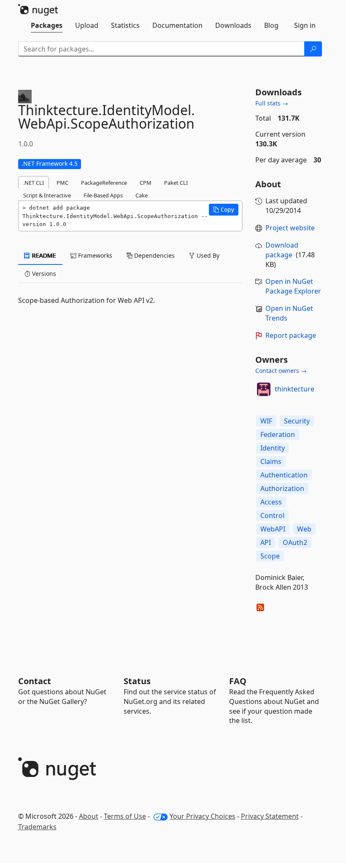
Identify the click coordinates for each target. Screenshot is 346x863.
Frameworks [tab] (94, 255)
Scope (270, 556)
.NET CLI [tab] (33, 182)
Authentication (284, 475)
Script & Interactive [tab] (47, 195)
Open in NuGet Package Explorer (293, 286)
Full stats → (271, 103)
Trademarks (37, 826)
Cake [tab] (141, 195)
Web (304, 529)
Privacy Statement (270, 816)
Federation (277, 434)
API (265, 542)
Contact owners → (281, 371)
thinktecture (294, 389)
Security (297, 421)
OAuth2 (295, 542)
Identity (272, 448)
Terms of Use (125, 816)
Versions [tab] (43, 274)
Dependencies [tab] (153, 255)
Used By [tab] (207, 255)
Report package (290, 335)
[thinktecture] (263, 389)
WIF (266, 421)
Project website (290, 227)
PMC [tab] (62, 182)
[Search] (313, 49)
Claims (270, 461)
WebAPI (272, 529)
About (88, 816)
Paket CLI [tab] (176, 182)
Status (137, 681)
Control (272, 515)
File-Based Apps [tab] (103, 195)
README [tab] (43, 255)
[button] (223, 210)
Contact (34, 681)
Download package (281, 249)
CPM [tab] (145, 182)
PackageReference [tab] (104, 182)
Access (271, 502)
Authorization (282, 488)
